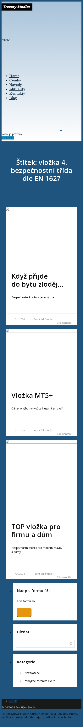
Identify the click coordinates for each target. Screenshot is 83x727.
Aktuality (17, 89)
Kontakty (17, 93)
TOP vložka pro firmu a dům (36, 530)
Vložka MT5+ (32, 395)
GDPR (13, 701)
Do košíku (8, 137)
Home (14, 76)
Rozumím (8, 723)
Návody (15, 84)
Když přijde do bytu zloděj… (37, 280)
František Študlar (43, 319)
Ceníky (15, 80)
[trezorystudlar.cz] (17, 8)
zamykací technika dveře (40, 681)
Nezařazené (32, 673)
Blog (13, 98)
